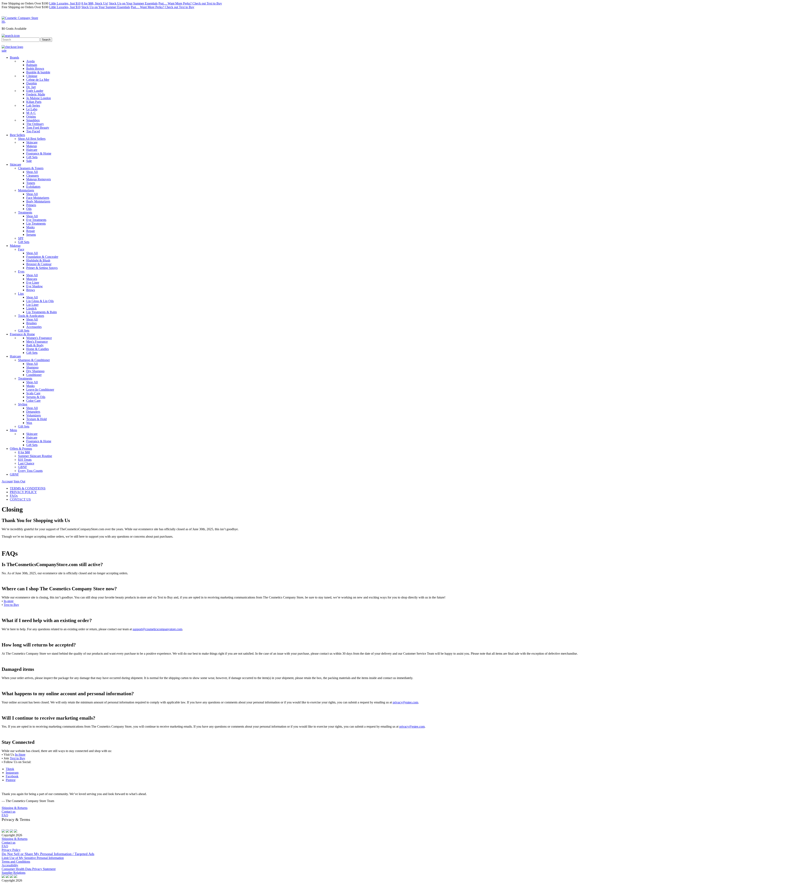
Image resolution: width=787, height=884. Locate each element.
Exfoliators (33, 186)
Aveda (30, 61)
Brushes (31, 323)
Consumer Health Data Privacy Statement (29, 869)
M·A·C (31, 113)
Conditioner (34, 375)
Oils (29, 208)
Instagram (12, 772)
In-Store (20, 754)
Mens (13, 430)
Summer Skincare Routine (35, 456)
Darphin (31, 83)
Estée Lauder (34, 90)
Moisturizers (26, 190)
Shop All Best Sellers (31, 138)
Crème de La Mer (37, 79)
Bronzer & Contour (38, 264)
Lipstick (31, 308)
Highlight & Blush (38, 260)
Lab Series (33, 105)
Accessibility (10, 865)
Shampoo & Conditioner (34, 360)
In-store (9, 601)
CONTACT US (20, 499)
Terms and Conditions (16, 861)
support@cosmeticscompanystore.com (157, 629)
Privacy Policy (11, 850)
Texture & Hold (36, 419)
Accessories (34, 327)
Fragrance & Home (38, 153)
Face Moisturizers (37, 197)
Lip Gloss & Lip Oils (40, 301)
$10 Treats (25, 459)
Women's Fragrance (39, 338)
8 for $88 (24, 452)
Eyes (21, 271)
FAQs (14, 495)
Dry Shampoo (35, 371)
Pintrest (10, 780)
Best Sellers (17, 135)
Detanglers (33, 411)
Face (21, 249)
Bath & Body (35, 345)
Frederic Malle (35, 94)
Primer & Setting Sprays (42, 268)
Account (7, 481)
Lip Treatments (36, 223)
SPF (21, 238)
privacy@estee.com (405, 702)
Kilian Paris (33, 102)
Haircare (31, 149)
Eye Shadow (34, 286)
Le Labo (31, 109)
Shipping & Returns (14, 808)
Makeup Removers (38, 179)
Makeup (31, 146)
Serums (31, 234)
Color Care (33, 400)
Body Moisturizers (38, 201)
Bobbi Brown (35, 68)
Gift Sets (32, 157)
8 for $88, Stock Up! (94, 3)
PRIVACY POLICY (23, 492)
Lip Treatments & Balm (41, 312)
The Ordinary (35, 124)
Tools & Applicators (31, 315)
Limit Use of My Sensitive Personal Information (33, 858)
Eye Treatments (36, 220)
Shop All (32, 172)
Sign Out (19, 481)
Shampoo (32, 367)
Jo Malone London (38, 98)
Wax (29, 422)
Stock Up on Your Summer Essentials (133, 3)
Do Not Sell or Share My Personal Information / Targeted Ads (48, 854)
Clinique (31, 76)
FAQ (5, 815)
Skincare (32, 142)
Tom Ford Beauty (37, 127)
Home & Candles (37, 349)
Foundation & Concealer (42, 256)
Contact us (8, 811)
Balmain (31, 65)
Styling (22, 404)
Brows (30, 290)
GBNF (22, 467)
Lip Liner (32, 304)
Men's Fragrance (37, 341)
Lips (21, 293)
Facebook (12, 776)
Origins (31, 116)
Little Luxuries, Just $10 (65, 3)
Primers (31, 205)
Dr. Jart (31, 87)
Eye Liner (32, 282)
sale (4, 50)
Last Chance (26, 463)
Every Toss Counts (30, 470)
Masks (30, 227)
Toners (30, 183)
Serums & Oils (35, 397)
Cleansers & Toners (30, 168)
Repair (30, 231)
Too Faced (33, 131)
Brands (14, 57)
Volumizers (33, 415)
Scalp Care (33, 393)
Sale (29, 161)
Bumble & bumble (38, 72)
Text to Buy (11, 604)
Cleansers (32, 175)
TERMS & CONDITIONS (27, 488)
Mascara (31, 279)
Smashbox (33, 120)
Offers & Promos (21, 448)
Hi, (4, 21)
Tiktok (10, 769)
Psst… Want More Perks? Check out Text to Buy (190, 3)
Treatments (25, 212)
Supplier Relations (13, 872)
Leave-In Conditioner (40, 389)
